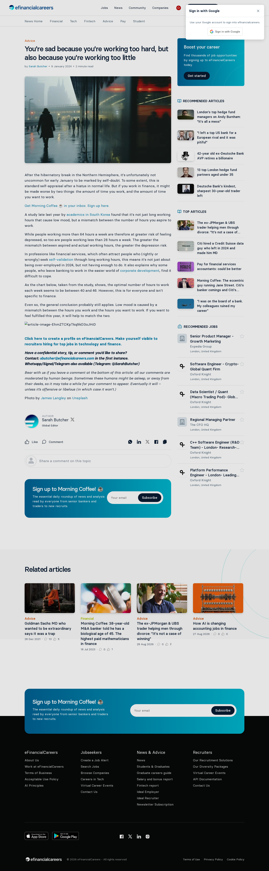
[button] (134, 435)
